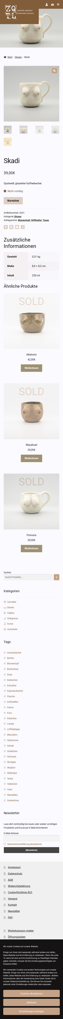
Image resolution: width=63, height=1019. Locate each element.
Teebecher (12, 784)
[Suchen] (56, 577)
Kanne (10, 707)
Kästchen (12, 718)
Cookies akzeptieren (32, 993)
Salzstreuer (12, 740)
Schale (10, 745)
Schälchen (12, 751)
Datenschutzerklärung (19, 981)
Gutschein (12, 629)
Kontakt (12, 904)
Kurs (9, 713)
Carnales (11, 602)
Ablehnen (31, 1002)
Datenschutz (15, 873)
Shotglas (11, 762)
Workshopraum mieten (21, 930)
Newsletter (14, 911)
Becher (10, 658)
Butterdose (12, 669)
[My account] (46, 4)
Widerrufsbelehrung (19, 886)
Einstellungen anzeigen (31, 1011)
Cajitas (10, 613)
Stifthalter (36, 220)
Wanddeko (12, 795)
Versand (12, 898)
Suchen (7, 572)
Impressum (14, 867)
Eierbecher (12, 680)
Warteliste (13, 200)
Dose (9, 674)
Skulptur (11, 767)
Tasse (46, 220)
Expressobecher (15, 691)
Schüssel (11, 756)
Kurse (10, 623)
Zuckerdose (13, 800)
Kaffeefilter (12, 702)
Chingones (12, 618)
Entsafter (11, 685)
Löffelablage (13, 729)
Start (9, 57)
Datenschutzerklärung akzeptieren (24, 844)
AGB (10, 879)
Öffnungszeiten (17, 936)
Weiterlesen (31, 368)
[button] (54, 70)
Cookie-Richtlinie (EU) (20, 892)
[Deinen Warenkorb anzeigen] (52, 4)
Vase (9, 789)
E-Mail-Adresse (11, 833)
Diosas (18, 57)
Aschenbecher (14, 652)
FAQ (10, 917)
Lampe (10, 723)
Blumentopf (24, 220)
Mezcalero (12, 734)
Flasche (11, 696)
